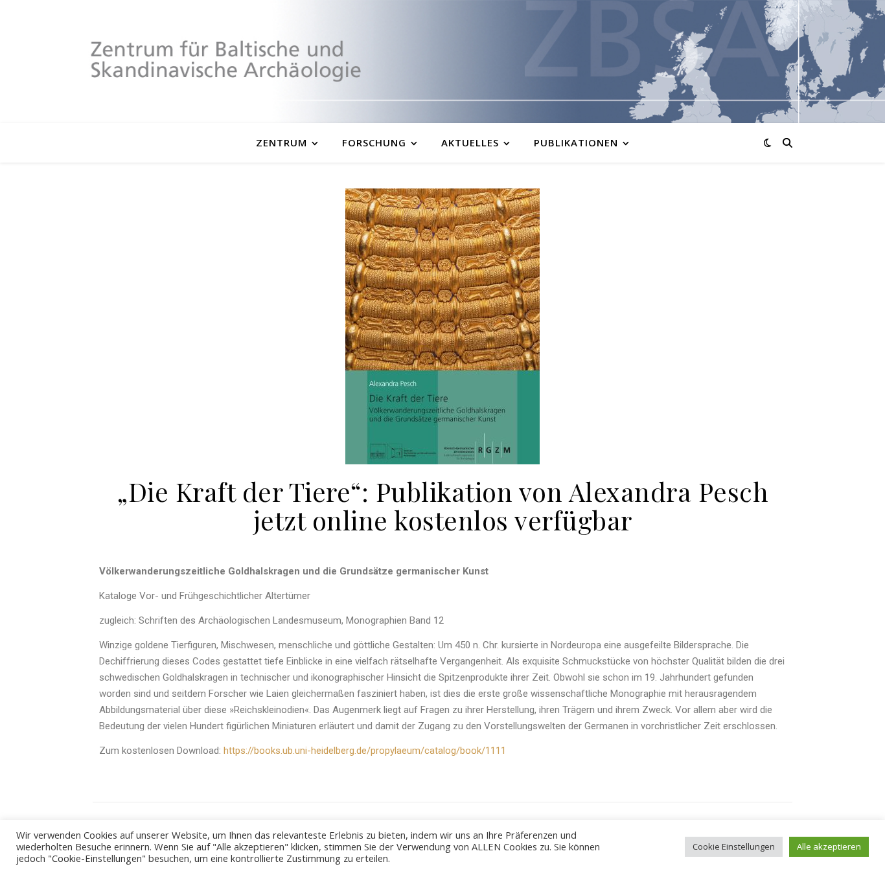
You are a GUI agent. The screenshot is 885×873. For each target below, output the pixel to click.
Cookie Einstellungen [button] (734, 846)
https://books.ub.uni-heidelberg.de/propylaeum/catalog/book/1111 (365, 750)
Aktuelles (470, 142)
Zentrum (281, 142)
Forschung (374, 142)
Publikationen (576, 142)
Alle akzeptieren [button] (829, 846)
